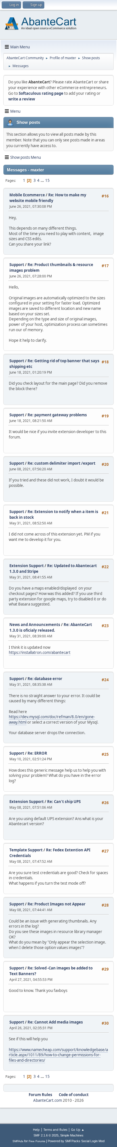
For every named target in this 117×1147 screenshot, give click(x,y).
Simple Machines (71, 1135)
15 (47, 180)
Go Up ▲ (77, 1129)
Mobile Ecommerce (27, 194)
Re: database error (45, 678)
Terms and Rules (55, 1129)
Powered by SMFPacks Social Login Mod (76, 1141)
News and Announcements (34, 624)
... (43, 180)
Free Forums (37, 1141)
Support (16, 264)
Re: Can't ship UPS (64, 801)
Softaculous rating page (41, 93)
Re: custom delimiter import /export (61, 463)
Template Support (26, 849)
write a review (21, 99)
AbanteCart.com (47, 1100)
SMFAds (17, 1141)
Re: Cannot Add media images (55, 1022)
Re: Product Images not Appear (56, 904)
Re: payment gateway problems (57, 414)
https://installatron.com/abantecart (39, 652)
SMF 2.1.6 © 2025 (46, 1135)
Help (36, 1129)
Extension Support (26, 565)
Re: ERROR (37, 753)
